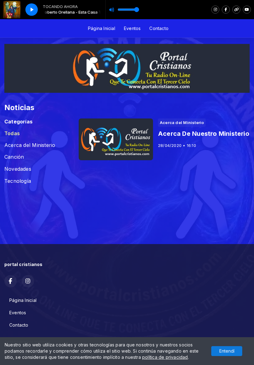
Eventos (132, 28)
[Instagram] (215, 10)
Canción (14, 157)
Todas (12, 133)
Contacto (159, 28)
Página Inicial (101, 28)
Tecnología (17, 181)
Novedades (17, 169)
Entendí (226, 351)
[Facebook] (226, 10)
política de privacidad (165, 357)
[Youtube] (247, 10)
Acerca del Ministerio (29, 145)
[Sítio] (236, 10)
